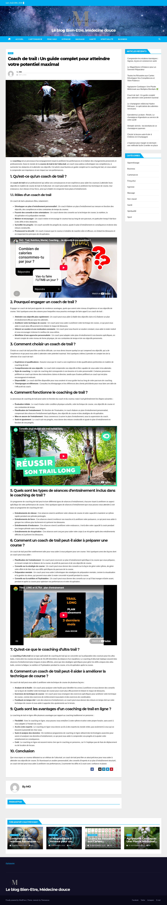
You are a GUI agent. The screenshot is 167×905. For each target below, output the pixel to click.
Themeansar (45, 900)
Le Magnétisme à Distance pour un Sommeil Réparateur (62, 841)
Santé (92, 39)
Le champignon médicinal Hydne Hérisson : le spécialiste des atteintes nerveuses (142, 106)
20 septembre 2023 (137, 845)
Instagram (150, 900)
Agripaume (10, 863)
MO (20, 72)
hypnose (66, 39)
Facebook (135, 900)
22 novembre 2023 (19, 845)
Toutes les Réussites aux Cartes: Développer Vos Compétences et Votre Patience (141, 78)
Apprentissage (133, 163)
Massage (80, 39)
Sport (11, 53)
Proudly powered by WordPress (16, 900)
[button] (159, 39)
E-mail (158, 900)
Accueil (20, 39)
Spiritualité (107, 39)
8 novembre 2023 (58, 845)
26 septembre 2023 (98, 845)
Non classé (132, 199)
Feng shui (52, 39)
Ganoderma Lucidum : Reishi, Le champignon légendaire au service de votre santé (142, 117)
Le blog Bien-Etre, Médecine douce (83, 30)
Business (122, 39)
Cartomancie (35, 39)
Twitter (143, 900)
